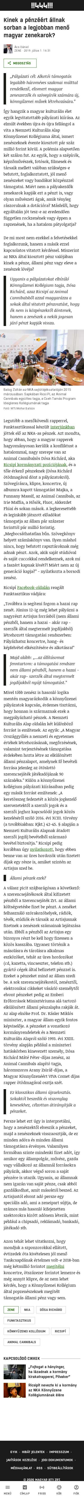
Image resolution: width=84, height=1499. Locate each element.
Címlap (25, 1493)
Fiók (76, 1493)
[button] (11, 1309)
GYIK (13, 1452)
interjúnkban (62, 427)
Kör (59, 1493)
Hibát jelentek (33, 1452)
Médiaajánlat (21, 1468)
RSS (40, 1468)
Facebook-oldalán (33, 587)
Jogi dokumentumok (57, 1460)
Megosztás (22, 63)
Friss (42, 1493)
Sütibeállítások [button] (60, 1468)
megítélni (55, 1266)
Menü (7, 1493)
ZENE (18, 50)
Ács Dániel (21, 47)
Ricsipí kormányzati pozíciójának (35, 464)
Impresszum (59, 1452)
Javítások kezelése (21, 1460)
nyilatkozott (41, 849)
